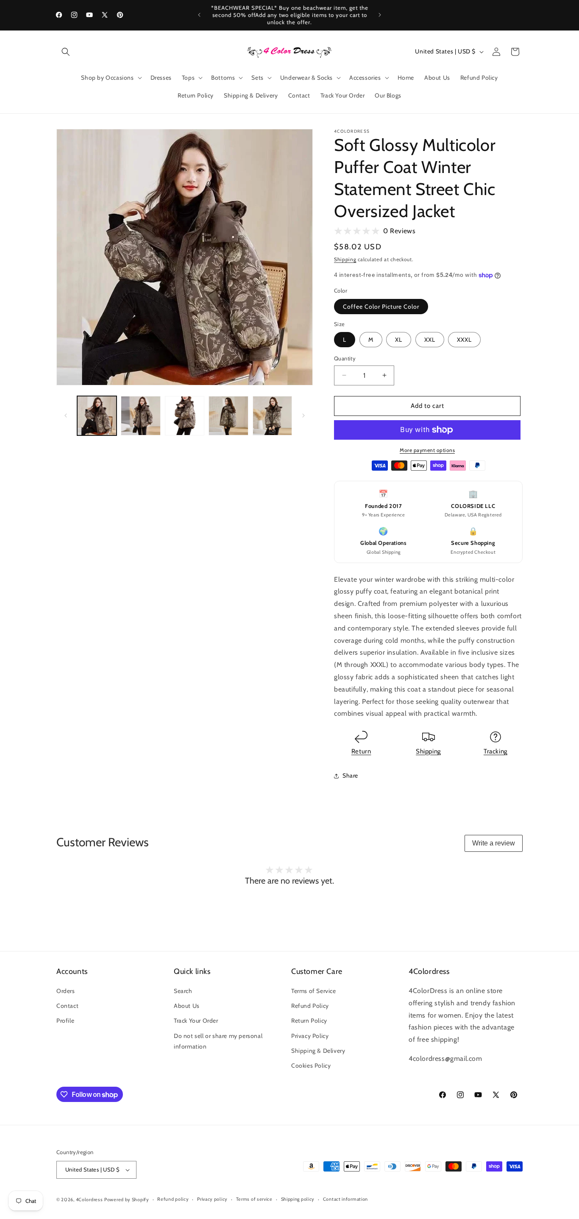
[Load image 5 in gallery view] (272, 415)
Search (183, 991)
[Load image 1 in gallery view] (97, 415)
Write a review (493, 843)
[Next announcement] (379, 15)
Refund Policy (310, 1006)
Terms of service (254, 1199)
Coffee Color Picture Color (381, 306)
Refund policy (173, 1199)
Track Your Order (196, 1020)
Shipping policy (298, 1199)
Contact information (345, 1199)
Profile (65, 1020)
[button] (65, 51)
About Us (187, 1006)
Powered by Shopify (126, 1199)
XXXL (464, 339)
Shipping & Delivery (318, 1050)
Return (361, 751)
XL (398, 339)
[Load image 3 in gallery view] (184, 415)
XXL (429, 339)
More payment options (427, 450)
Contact (67, 1006)
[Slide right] (303, 415)
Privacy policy (212, 1199)
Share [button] (350, 775)
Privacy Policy (309, 1036)
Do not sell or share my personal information (218, 1041)
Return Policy (309, 1020)
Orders (65, 991)
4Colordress (89, 1199)
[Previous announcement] (199, 15)
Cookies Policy (311, 1065)
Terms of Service (313, 991)
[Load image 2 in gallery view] (140, 415)
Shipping (345, 259)
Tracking (495, 751)
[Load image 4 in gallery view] (228, 415)
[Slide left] (65, 415)
